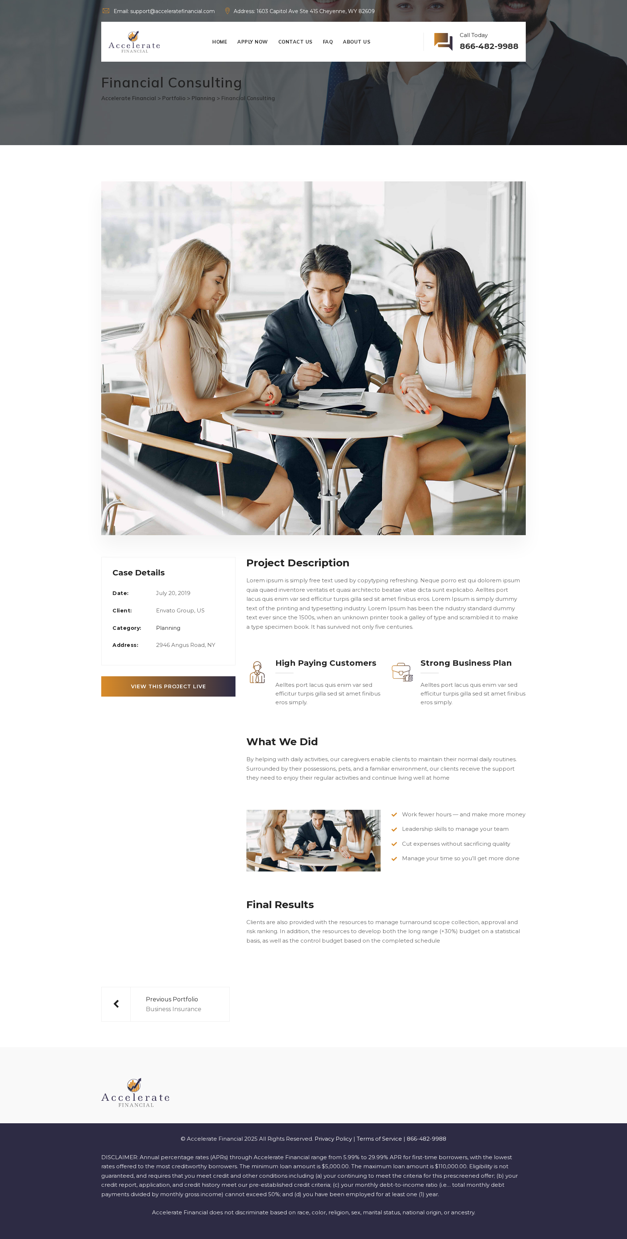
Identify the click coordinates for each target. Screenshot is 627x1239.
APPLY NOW (252, 42)
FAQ (328, 42)
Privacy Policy (333, 1138)
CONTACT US (295, 42)
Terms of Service (379, 1138)
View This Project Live (168, 686)
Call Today (489, 42)
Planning (168, 627)
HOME (219, 42)
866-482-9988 (426, 1138)
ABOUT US (356, 42)
